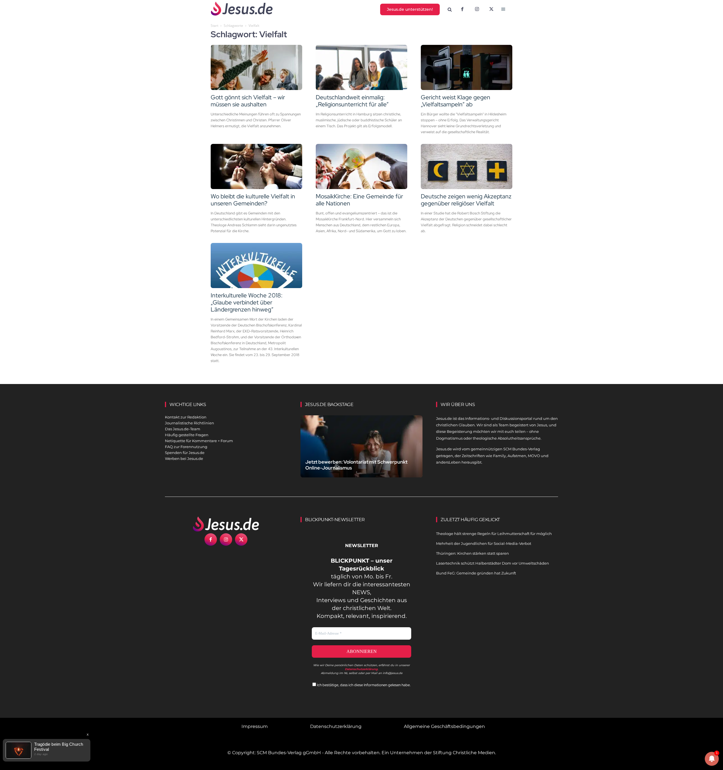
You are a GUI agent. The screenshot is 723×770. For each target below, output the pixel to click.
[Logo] (226, 524)
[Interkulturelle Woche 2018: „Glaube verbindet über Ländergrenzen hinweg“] (256, 265)
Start (214, 25)
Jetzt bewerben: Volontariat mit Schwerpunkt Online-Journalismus (356, 465)
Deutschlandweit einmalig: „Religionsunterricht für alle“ (352, 100)
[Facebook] (462, 10)
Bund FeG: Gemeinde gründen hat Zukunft (476, 573)
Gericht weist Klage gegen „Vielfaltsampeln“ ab (455, 100)
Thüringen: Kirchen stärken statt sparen (472, 553)
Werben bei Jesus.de (184, 458)
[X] (492, 10)
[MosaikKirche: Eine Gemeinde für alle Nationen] (361, 166)
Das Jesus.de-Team (182, 429)
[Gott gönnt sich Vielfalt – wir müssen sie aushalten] (256, 67)
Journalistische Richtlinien (189, 423)
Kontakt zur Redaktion (185, 417)
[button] (450, 10)
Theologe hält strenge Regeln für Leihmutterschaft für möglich (494, 533)
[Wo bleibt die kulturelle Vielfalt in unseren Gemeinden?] (256, 166)
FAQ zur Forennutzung (186, 446)
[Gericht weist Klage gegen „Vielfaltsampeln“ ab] (466, 67)
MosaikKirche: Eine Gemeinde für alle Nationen (359, 199)
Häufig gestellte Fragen (186, 435)
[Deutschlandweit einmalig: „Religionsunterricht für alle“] (361, 67)
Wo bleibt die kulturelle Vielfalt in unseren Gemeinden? (253, 199)
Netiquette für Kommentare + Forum (199, 440)
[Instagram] (477, 10)
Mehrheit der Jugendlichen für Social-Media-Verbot (483, 543)
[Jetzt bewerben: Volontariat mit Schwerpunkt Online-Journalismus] (361, 453)
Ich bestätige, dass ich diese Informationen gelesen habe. (363, 685)
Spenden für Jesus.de (184, 452)
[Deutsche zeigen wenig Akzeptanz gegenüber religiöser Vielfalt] (466, 166)
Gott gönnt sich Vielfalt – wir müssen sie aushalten (248, 100)
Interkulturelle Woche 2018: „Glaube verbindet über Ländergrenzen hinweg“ (246, 302)
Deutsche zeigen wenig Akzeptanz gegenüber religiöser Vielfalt (466, 199)
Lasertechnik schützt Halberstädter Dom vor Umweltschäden (492, 563)
